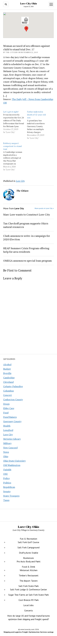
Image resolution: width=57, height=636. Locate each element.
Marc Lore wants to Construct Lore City (26, 214)
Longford (8, 430)
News (6, 452)
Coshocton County (13, 399)
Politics (7, 482)
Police (6, 478)
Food (5, 412)
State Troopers (11, 495)
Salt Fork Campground (28, 547)
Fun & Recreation (28, 538)
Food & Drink (28, 566)
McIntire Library (12, 438)
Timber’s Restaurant (28, 575)
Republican (9, 487)
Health (6, 425)
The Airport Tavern (28, 580)
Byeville (7, 373)
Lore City (8, 434)
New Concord (10, 447)
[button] (26, 29)
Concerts (28, 610)
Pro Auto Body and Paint (28, 561)
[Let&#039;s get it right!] (15, 122)
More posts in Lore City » (44, 208)
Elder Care (8, 408)
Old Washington (11, 465)
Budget (7, 368)
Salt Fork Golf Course (28, 542)
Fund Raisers (10, 417)
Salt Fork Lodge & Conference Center (28, 589)
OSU (5, 474)
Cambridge (9, 377)
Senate (7, 491)
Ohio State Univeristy (14, 460)
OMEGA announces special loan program (27, 260)
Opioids (7, 469)
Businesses (28, 557)
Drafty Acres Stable (28, 552)
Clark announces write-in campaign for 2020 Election (26, 237)
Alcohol (7, 364)
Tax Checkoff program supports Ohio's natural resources (25, 225)
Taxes (6, 500)
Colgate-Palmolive (13, 386)
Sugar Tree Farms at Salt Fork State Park (28, 594)
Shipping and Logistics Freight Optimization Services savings (28, 632)
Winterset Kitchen (28, 570)
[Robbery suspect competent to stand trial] (15, 156)
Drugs (6, 403)
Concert (7, 395)
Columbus (8, 390)
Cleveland (8, 382)
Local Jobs (28, 605)
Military (7, 443)
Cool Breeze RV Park (29, 600)
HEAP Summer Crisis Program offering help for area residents (26, 249)
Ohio (5, 456)
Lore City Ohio (28, 3)
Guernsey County (12, 421)
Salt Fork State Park (29, 585)
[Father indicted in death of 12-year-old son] (39, 124)
